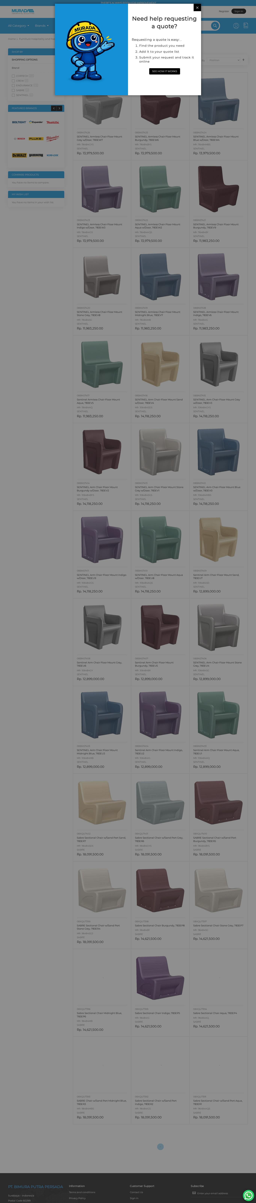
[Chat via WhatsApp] (248, 1195)
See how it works (164, 71)
